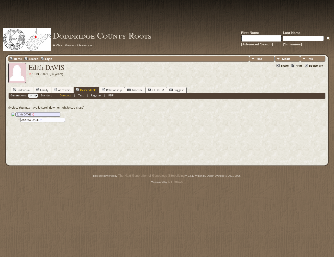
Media (286, 59)
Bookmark (316, 65)
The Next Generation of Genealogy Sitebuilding (151, 175)
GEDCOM (158, 90)
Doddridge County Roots (102, 35)
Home (18, 59)
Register (96, 95)
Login (48, 59)
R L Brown (175, 182)
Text (81, 95)
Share (285, 65)
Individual (24, 90)
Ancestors (64, 90)
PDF (110, 95)
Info (310, 59)
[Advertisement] (167, 14)
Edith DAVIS (23, 114)
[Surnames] (292, 44)
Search (33, 59)
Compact (65, 95)
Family (44, 90)
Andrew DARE (30, 120)
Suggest (179, 90)
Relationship (114, 90)
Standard (46, 95)
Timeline (137, 90)
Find (259, 59)
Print (299, 65)
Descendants (88, 90)
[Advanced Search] (257, 44)
